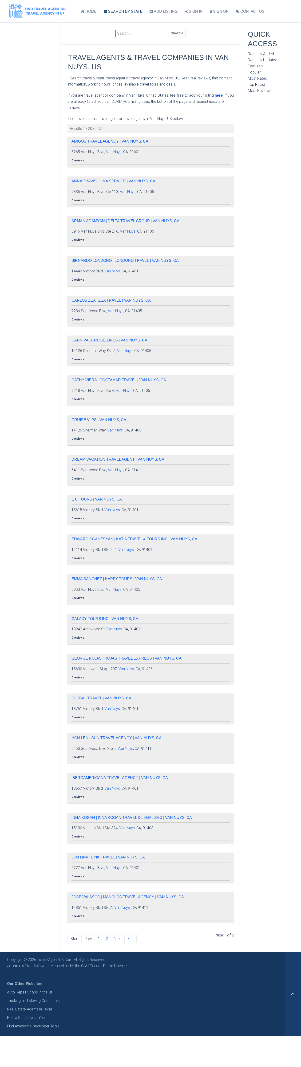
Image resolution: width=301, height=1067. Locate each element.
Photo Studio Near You (26, 1017)
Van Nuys (114, 152)
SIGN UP (220, 11)
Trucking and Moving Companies (33, 1000)
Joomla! (13, 966)
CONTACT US (252, 11)
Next (118, 938)
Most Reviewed (260, 90)
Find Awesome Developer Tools (33, 1026)
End (130, 938)
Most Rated (257, 78)
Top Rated (256, 84)
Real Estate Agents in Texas (30, 1009)
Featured (255, 66)
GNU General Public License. (104, 966)
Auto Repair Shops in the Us (30, 992)
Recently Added (261, 54)
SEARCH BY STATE (125, 11)
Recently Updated (262, 60)
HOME (90, 11)
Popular (254, 72)
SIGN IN (195, 11)
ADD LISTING (165, 11)
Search (177, 33)
